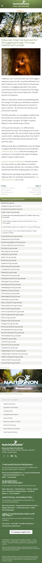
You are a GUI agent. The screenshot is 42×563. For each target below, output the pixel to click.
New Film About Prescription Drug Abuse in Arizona (8, 190)
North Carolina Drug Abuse (12, 311)
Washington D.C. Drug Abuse (13, 351)
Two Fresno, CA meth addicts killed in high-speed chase (20, 231)
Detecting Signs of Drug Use (13, 242)
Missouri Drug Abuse (10, 290)
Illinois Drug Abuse (8, 260)
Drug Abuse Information (10, 407)
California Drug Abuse (10, 212)
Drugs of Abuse (8, 418)
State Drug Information (12, 199)
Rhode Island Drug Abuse (11, 329)
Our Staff (14, 523)
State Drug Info (7, 203)
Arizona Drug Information (11, 209)
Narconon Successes (9, 425)
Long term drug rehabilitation (13, 161)
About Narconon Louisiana (11, 428)
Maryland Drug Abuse (10, 275)
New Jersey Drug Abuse (11, 302)
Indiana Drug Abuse (9, 263)
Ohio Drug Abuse (8, 317)
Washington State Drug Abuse (14, 354)
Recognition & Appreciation (16, 491)
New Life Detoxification (12, 475)
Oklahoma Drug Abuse (10, 320)
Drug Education (8, 411)
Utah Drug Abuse (8, 342)
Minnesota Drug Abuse (11, 284)
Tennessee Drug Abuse (11, 335)
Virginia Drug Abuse (9, 348)
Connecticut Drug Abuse (11, 236)
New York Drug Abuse (10, 308)
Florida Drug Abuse (9, 248)
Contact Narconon (23, 508)
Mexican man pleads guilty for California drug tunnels (21, 216)
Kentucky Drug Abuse (10, 266)
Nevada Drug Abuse (9, 299)
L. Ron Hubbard (14, 493)
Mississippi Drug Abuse (11, 287)
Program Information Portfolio (27, 505)
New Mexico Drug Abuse (11, 305)
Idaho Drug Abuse (8, 257)
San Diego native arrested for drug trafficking (21, 227)
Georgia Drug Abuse (9, 251)
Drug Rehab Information (10, 414)
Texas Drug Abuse (9, 339)
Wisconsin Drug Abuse (11, 360)
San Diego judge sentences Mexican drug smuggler (34, 190)
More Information (8, 505)
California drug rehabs (10, 151)
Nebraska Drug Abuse (10, 296)
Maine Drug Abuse (9, 272)
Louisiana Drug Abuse (10, 269)
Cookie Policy (14, 541)
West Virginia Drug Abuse (12, 357)
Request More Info (8, 508)
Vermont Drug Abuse (10, 345)
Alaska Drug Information (11, 206)
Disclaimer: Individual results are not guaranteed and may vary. (19, 543)
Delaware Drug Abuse (10, 239)
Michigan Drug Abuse (10, 281)
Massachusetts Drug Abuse (13, 278)
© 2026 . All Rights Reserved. (16, 540)
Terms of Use (23, 541)
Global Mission (20, 489)
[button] (21, 533)
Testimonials (11, 477)
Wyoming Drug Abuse (10, 363)
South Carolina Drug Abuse (12, 332)
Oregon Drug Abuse (9, 324)
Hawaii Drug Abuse (9, 254)
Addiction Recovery (9, 404)
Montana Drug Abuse (10, 293)
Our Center (6, 523)
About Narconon (8, 489)
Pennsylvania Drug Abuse (12, 327)
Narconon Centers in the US (11, 421)
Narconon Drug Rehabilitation (12, 473)
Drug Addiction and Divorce (12, 245)
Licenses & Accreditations (11, 526)
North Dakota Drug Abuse (12, 314)
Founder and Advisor (26, 523)
